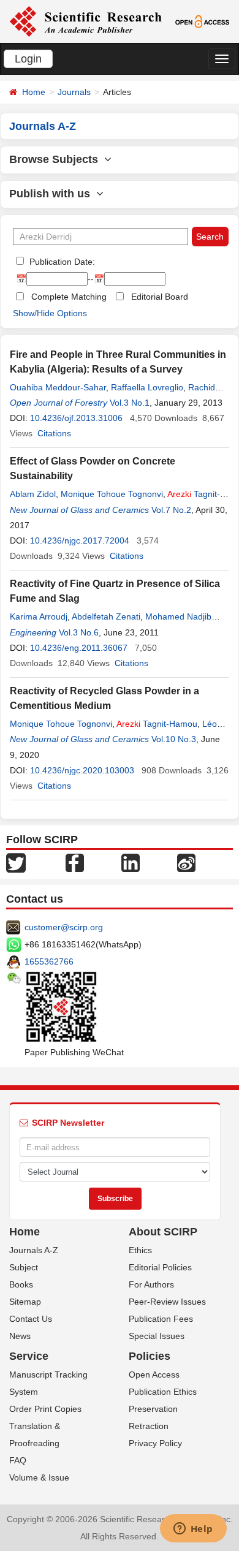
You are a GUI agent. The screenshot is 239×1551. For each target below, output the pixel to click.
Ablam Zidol (33, 494)
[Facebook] (75, 862)
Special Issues (156, 1336)
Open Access (154, 1374)
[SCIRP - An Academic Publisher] (85, 21)
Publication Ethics (163, 1392)
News (20, 1336)
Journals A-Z (33, 1250)
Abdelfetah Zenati (106, 616)
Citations (54, 433)
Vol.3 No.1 (130, 403)
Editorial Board (159, 296)
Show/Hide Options (50, 313)
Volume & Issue (39, 1477)
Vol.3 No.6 (79, 632)
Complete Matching (69, 296)
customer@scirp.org (64, 927)
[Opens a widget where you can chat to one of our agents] (193, 1529)
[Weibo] (186, 862)
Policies (149, 1356)
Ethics (140, 1250)
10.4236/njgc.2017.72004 (79, 540)
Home (33, 92)
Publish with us (52, 194)
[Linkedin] (130, 862)
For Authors (151, 1284)
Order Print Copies (45, 1409)
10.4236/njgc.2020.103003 (82, 770)
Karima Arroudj (38, 616)
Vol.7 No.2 (171, 510)
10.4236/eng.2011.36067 (78, 648)
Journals (74, 92)
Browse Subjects (56, 159)
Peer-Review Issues (167, 1301)
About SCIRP (163, 1232)
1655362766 (49, 961)
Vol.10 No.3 (173, 739)
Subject (23, 1267)
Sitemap (25, 1301)
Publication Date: (61, 262)
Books (21, 1284)
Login (28, 59)
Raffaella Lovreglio (147, 387)
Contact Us (30, 1319)
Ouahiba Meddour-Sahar (58, 387)
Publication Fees (161, 1319)
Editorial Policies (160, 1267)
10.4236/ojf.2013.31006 (76, 418)
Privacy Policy (155, 1443)
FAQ (17, 1460)
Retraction (149, 1426)
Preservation (153, 1409)
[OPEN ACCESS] (202, 21)
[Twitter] (16, 862)
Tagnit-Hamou (156, 724)
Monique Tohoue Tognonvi (112, 494)
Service (28, 1356)
